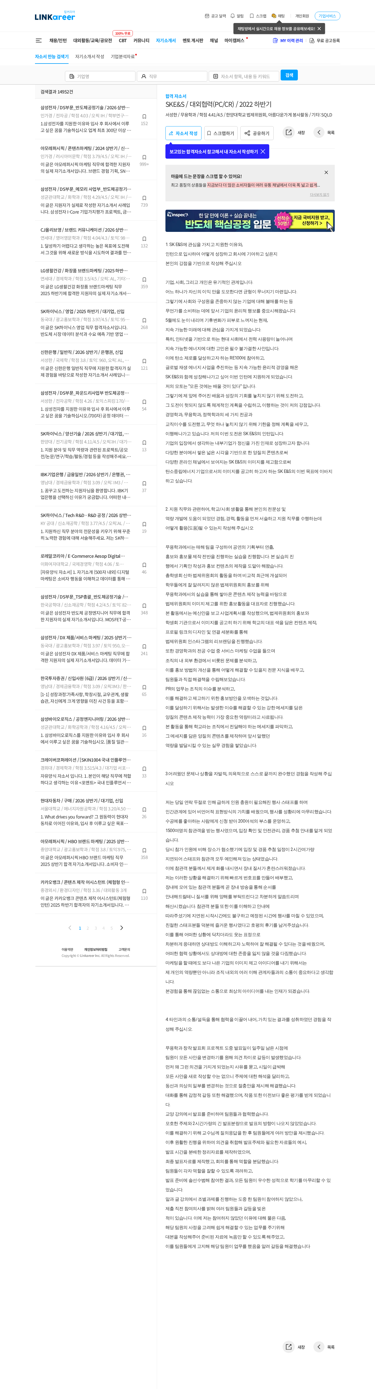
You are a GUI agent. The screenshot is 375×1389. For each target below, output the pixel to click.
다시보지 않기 (319, 194)
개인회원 (302, 16)
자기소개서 (166, 40)
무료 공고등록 (328, 40)
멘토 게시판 (193, 40)
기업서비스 (327, 16)
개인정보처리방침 (95, 949)
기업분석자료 (123, 56)
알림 (240, 16)
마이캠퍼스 (235, 40)
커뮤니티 (141, 40)
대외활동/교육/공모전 (92, 40)
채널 (214, 40)
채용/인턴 (58, 40)
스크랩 (261, 16)
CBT (123, 38)
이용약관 (67, 949)
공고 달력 (218, 16)
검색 (289, 75)
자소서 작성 (187, 133)
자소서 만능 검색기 (52, 56)
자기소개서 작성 (89, 56)
